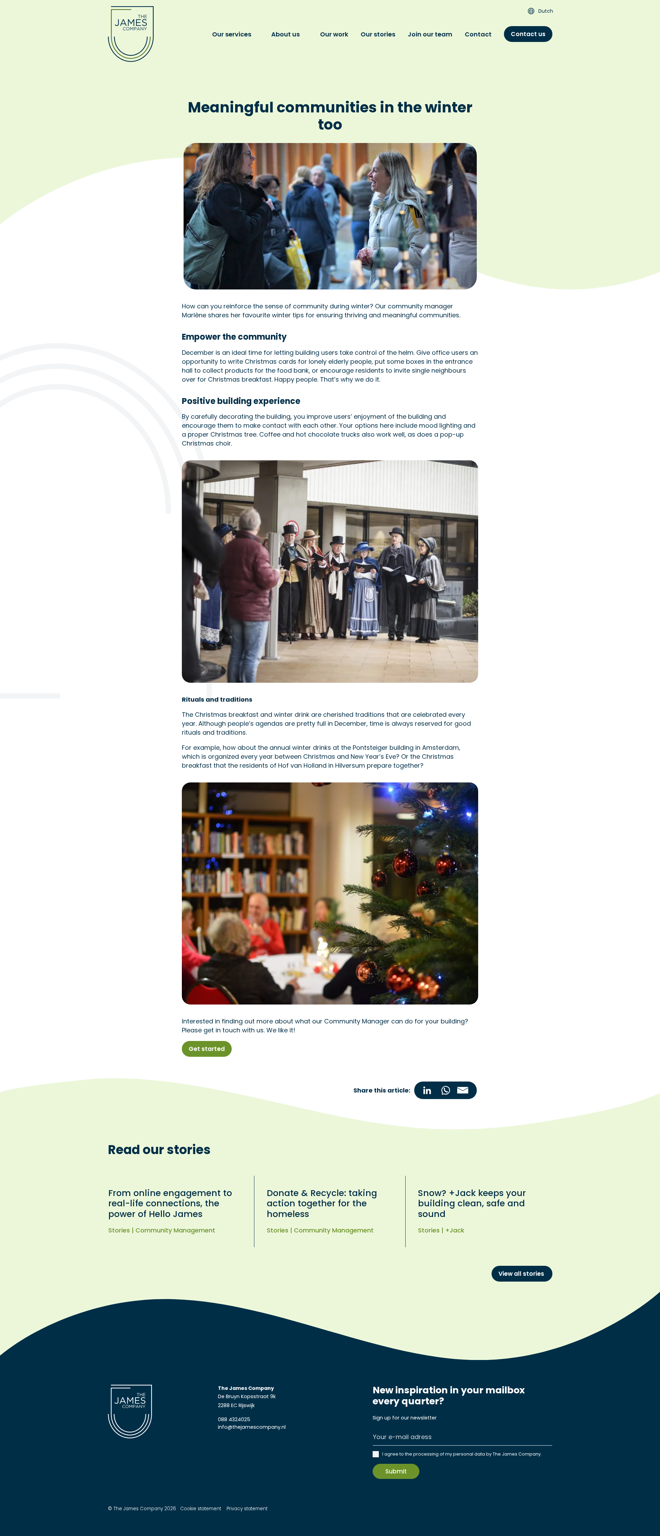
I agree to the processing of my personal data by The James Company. (462, 1454)
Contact (478, 34)
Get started (207, 1049)
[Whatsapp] (445, 1090)
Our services (231, 34)
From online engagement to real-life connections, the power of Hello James (170, 1203)
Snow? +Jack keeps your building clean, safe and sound (472, 1203)
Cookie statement (200, 1508)
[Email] (465, 1090)
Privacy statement (246, 1508)
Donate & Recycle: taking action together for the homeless (322, 1203)
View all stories (522, 1274)
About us (285, 34)
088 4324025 (234, 1419)
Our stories (378, 34)
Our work (334, 34)
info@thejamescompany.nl (252, 1427)
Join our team (430, 34)
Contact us (528, 34)
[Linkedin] (425, 1090)
